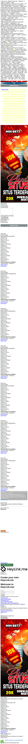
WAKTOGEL (5, 89)
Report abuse (4, 562)
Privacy (2, 605)
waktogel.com (4, 499)
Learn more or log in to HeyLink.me (9, 603)
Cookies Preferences (7, 564)
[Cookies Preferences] (2, 741)
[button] (14, 550)
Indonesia (3, 530)
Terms (22, 604)
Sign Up (2, 595)
